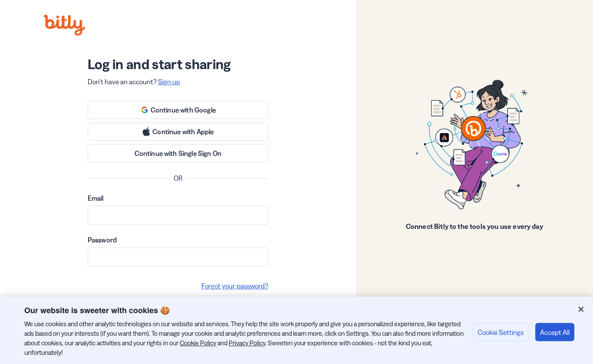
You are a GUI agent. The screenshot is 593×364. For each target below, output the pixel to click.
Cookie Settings (501, 332)
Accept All (555, 332)
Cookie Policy (198, 343)
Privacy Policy (247, 343)
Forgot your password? (234, 285)
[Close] (580, 309)
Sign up (169, 81)
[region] (296, 330)
